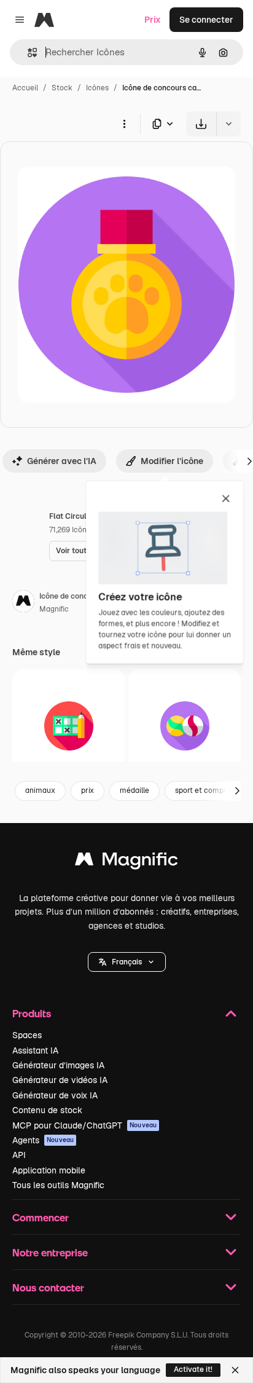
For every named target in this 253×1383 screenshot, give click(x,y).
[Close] (235, 1370)
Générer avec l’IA (61, 461)
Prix (152, 19)
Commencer (40, 1217)
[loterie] (68, 725)
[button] (127, 962)
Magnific (54, 609)
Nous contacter (48, 1287)
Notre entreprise (50, 1252)
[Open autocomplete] (27, 52)
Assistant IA (35, 1050)
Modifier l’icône (172, 461)
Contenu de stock (47, 1110)
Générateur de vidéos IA (59, 1080)
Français (127, 962)
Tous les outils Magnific (58, 1185)
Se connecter (206, 19)
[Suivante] (237, 791)
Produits (31, 1013)
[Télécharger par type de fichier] (163, 123)
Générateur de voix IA (55, 1095)
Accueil (25, 88)
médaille (134, 790)
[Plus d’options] (124, 123)
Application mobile (48, 1170)
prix (87, 790)
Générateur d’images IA (58, 1065)
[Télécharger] (201, 123)
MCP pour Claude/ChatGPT (84, 1125)
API (19, 1154)
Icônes (97, 88)
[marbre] (184, 725)
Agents (43, 1140)
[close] (225, 499)
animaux (40, 790)
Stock (62, 88)
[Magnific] (126, 862)
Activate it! (193, 1369)
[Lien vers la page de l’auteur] (23, 603)
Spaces (27, 1035)
